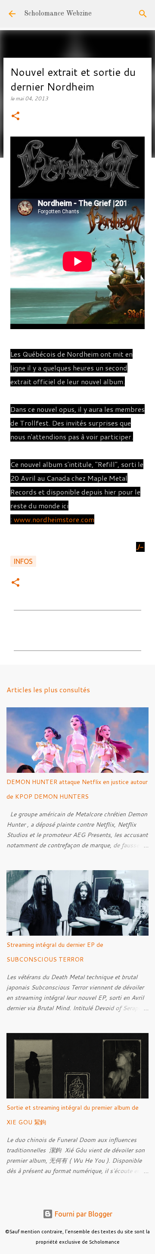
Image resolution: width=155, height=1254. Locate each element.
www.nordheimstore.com (54, 519)
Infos (23, 561)
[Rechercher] (143, 13)
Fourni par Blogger (82, 1214)
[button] (15, 116)
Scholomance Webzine (58, 13)
